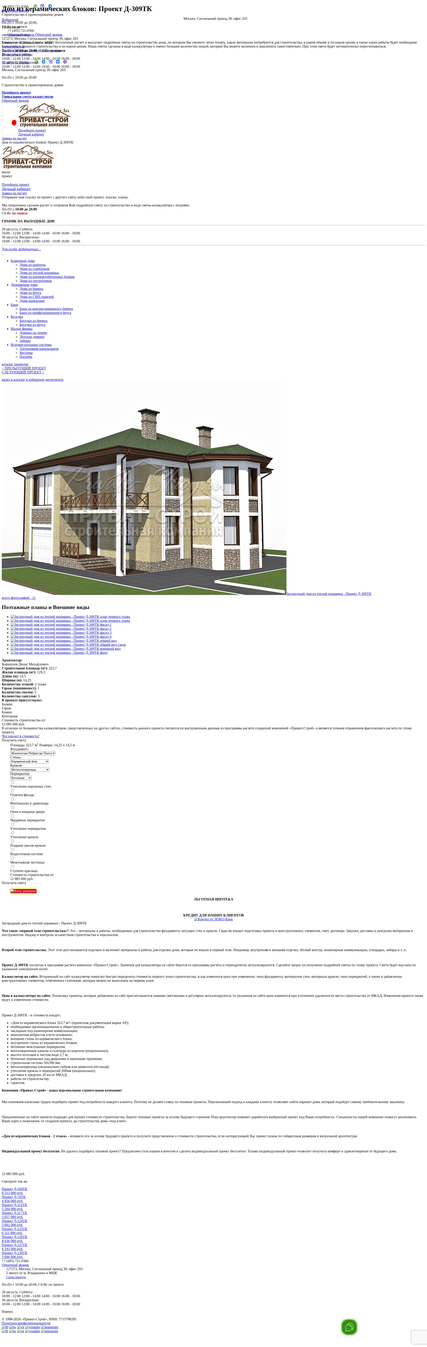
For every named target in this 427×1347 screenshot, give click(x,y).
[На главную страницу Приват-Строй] (44, 126)
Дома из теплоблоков (36, 281)
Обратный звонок (15, 10)
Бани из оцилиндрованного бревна (46, 309)
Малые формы (21, 329)
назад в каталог (13, 379)
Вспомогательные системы (31, 345)
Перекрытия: (20, 774)
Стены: (15, 757)
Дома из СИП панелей (37, 297)
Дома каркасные (32, 301)
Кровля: (16, 765)
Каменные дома (23, 261)
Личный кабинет (31, 134)
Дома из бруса (30, 293)
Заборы (25, 341)
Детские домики (32, 337)
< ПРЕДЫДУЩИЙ (24, 368)
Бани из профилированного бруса (45, 313)
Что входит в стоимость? (20, 736)
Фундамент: (19, 749)
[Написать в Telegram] (48, 6)
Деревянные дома (24, 285)
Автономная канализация (39, 349)
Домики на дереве (33, 333)
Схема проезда (13, 46)
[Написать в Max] (40, 6)
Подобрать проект (32, 130)
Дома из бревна (31, 289)
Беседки (17, 317)
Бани (14, 305)
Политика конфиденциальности (26, 1323)
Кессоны (26, 353)
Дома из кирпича (33, 265)
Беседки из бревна (33, 321)
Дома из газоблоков (34, 269)
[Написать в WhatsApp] (33, 6)
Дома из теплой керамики (39, 273)
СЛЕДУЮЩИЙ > (23, 372)
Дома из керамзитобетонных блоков (47, 277)
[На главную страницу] (28, 168)
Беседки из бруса (32, 325)
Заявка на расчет (14, 138)
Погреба (26, 357)
